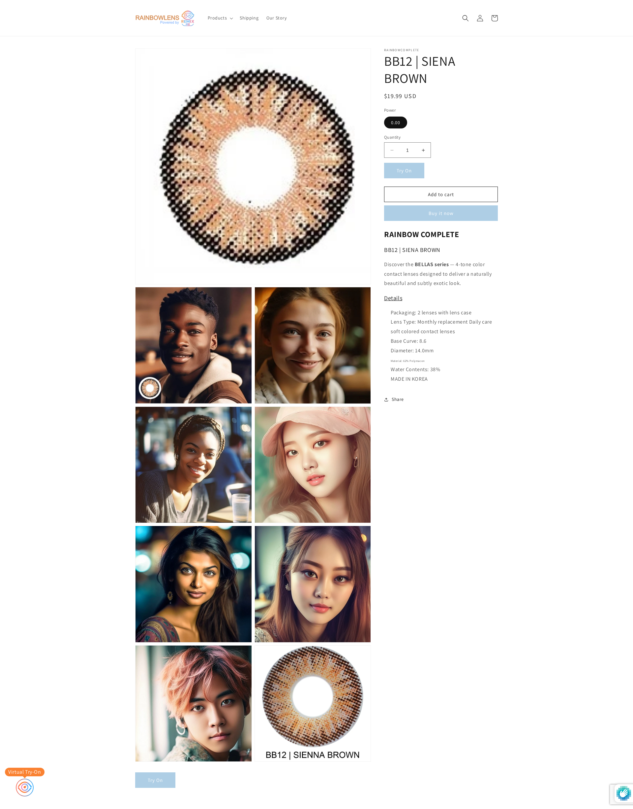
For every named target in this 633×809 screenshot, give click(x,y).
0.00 (395, 122)
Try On (404, 170)
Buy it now (441, 213)
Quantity (392, 137)
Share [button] (398, 399)
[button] (220, 18)
